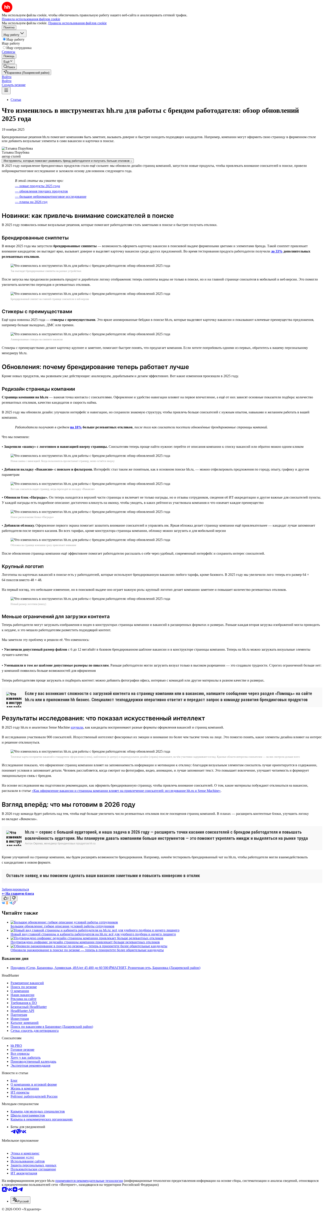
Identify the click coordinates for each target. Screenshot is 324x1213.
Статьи (16, 100)
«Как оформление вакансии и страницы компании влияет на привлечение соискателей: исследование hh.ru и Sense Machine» (126, 791)
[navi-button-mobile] (6, 90)
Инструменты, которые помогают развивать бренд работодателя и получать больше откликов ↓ (68, 160)
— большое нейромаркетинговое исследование (50, 196)
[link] (9, 67)
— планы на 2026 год (31, 202)
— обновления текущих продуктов (41, 191)
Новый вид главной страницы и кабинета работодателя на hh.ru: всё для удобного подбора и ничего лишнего (93, 934)
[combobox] (20, 1200)
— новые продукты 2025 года (37, 186)
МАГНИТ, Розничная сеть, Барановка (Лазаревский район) (155, 968)
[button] (6, 77)
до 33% (277, 251)
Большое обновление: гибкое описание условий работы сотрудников (62, 926)
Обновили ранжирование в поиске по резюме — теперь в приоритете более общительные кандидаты (87, 950)
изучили (77, 727)
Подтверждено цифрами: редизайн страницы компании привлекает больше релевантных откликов (85, 942)
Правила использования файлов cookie (77, 23)
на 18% (76, 427)
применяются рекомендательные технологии (89, 1181)
